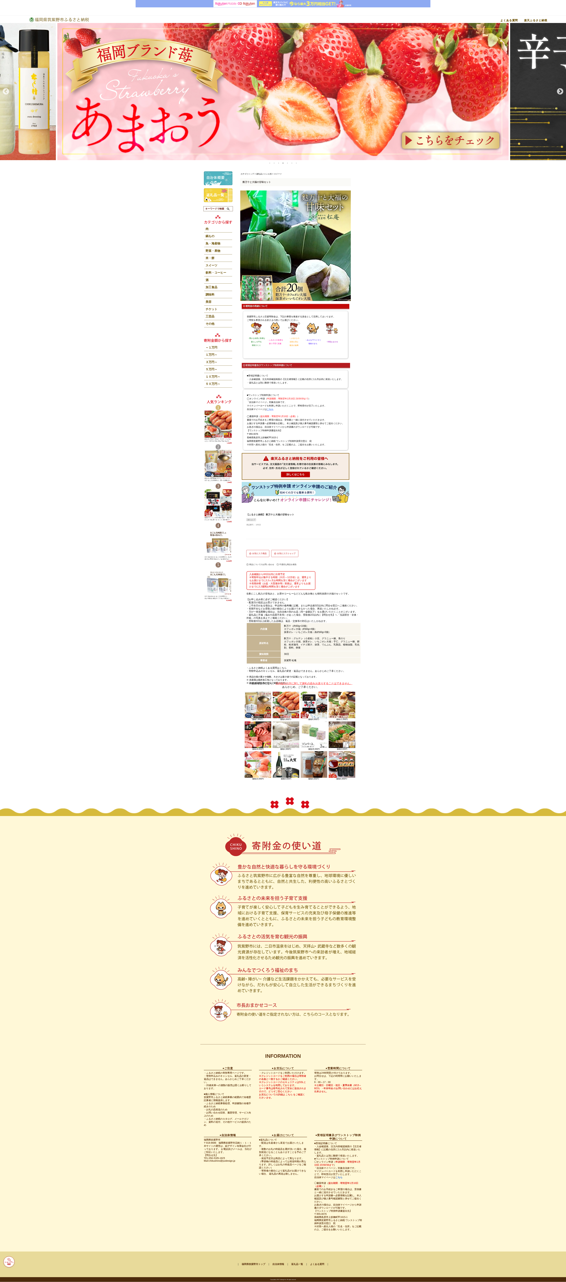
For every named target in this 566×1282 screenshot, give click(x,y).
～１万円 (211, 347)
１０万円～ (213, 376)
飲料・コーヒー (216, 272)
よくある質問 (509, 20)
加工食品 (211, 287)
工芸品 (210, 316)
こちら (283, 668)
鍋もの (210, 236)
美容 (209, 301)
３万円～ (211, 362)
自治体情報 (278, 1264)
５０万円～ (213, 383)
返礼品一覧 (297, 1264)
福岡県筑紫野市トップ (253, 1264)
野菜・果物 (213, 250)
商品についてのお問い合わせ (261, 564)
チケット (211, 309)
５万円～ (211, 369)
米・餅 (210, 258)
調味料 (210, 294)
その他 (210, 323)
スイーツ (211, 265)
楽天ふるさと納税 (535, 20)
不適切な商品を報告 (288, 564)
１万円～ (211, 354)
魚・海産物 (213, 243)
